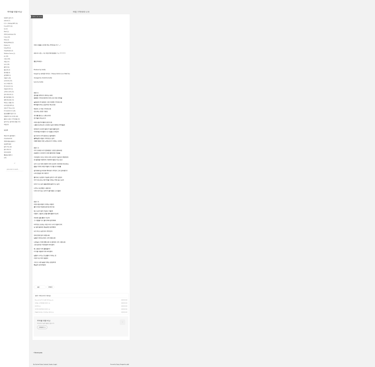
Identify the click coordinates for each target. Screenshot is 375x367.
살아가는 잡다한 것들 (12, 121)
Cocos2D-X (8, 26)
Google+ (55, 364)
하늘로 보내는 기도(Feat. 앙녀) (43, 312)
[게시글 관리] (43, 287)
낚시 (6, 64)
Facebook (46, 364)
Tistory (117, 364)
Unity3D (7, 48)
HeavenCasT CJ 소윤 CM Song (43, 300)
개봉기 (7, 78)
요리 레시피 (8, 94)
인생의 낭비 (8, 18)
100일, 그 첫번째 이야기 (41, 303)
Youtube (51, 364)
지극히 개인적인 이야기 (41, 309)
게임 (6, 61)
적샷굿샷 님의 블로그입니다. (46, 323)
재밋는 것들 (9, 102)
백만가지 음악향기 (9, 136)
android (7, 20)
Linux (7, 37)
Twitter (41, 364)
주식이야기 (8, 86)
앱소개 (7, 70)
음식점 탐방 (9, 97)
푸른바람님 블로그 (9, 141)
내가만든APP (9, 105)
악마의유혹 (7, 152)
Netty (6, 40)
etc (6, 56)
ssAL (5, 157)
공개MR (7, 75)
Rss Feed (35, 364)
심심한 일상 (7, 144)
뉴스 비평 (8, 83)
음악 (6, 67)
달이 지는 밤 (8, 146)
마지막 (37, 306)
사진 (7, 59)
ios (6, 29)
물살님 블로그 (8, 155)
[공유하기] (41, 287)
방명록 (6, 130)
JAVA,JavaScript (10, 34)
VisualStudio (8, 50)
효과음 (7, 72)
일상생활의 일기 (10, 113)
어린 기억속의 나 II (81, 12)
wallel (127, 364)
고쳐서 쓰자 (9, 91)
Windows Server (9, 53)
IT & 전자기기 (9, 111)
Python (7, 45)
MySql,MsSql (9, 42)
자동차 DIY (8, 89)
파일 (6, 124)
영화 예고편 (9, 100)
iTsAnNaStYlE (8, 138)
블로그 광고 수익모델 (12, 119)
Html (6, 31)
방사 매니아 (7, 149)
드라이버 (8, 81)
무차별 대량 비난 (14, 12)
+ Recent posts (37, 352)
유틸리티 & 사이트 (11, 116)
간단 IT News (9, 108)
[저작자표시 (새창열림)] (55, 287)
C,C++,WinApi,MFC (11, 23)
